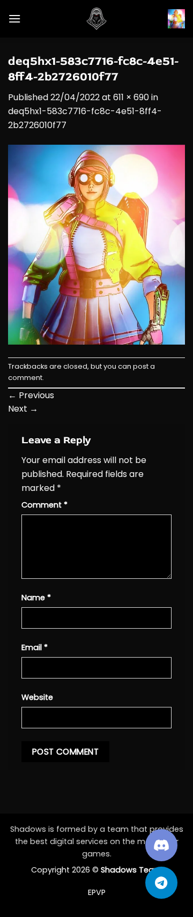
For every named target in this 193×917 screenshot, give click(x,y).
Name (36, 597)
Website (37, 697)
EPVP (97, 892)
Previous (31, 395)
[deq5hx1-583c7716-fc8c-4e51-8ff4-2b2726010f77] (96, 244)
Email (34, 647)
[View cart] (176, 19)
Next (23, 408)
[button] (14, 18)
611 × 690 (131, 97)
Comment (44, 504)
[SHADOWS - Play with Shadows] (96, 19)
